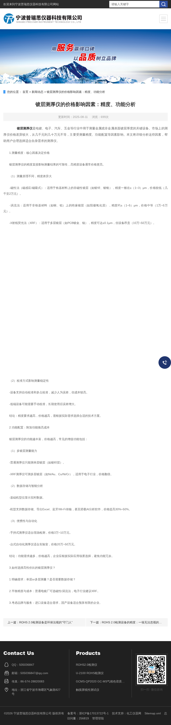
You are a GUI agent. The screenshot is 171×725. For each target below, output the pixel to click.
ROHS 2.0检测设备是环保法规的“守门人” (46, 622)
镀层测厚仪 (25, 128)
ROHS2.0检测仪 (86, 664)
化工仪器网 (134, 713)
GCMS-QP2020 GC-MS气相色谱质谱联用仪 (100, 681)
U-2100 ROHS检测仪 (90, 673)
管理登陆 (98, 718)
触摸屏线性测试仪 (87, 689)
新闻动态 (37, 91)
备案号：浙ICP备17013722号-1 (88, 713)
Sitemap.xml (153, 713)
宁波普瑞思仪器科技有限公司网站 (37, 4)
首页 (25, 91)
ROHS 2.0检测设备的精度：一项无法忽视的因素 (133, 622)
